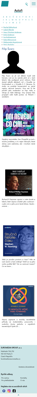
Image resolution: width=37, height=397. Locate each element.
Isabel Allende (8, 30)
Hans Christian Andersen (12, 32)
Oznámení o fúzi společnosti (26, 367)
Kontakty (23, 378)
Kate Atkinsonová (9, 40)
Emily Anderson (8, 35)
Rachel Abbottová (10, 27)
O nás (22, 380)
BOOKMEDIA (10, 4)
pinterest (3, 390)
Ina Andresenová (9, 37)
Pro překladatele (7, 380)
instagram (9, 390)
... (10, 146)
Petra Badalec (8, 45)
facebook (14, 390)
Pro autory (5, 378)
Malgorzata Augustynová (12, 42)
